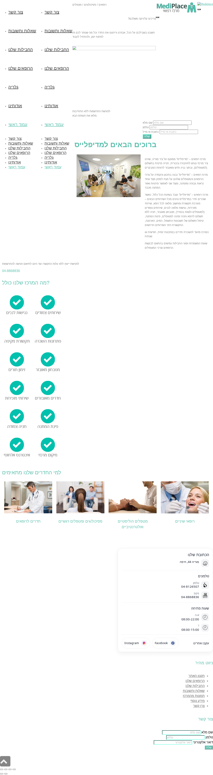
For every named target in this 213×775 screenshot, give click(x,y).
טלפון (146, 127)
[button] (81, 179)
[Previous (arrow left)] (1, 773)
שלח (147, 136)
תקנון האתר (196, 676)
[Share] (5, 769)
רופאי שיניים (185, 521)
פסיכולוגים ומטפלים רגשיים (80, 521)
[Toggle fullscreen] (10, 769)
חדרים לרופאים (28, 521)
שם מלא (147, 122)
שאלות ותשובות (194, 691)
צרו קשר (199, 706)
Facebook (161, 643)
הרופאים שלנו (195, 681)
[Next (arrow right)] (5, 773)
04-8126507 (190, 586)
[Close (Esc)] (1, 769)
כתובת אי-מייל (151, 131)
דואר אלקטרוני (203, 742)
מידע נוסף (198, 701)
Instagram (131, 643)
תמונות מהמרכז (194, 696)
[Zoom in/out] (14, 769)
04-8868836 (11, 271)
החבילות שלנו (195, 686)
